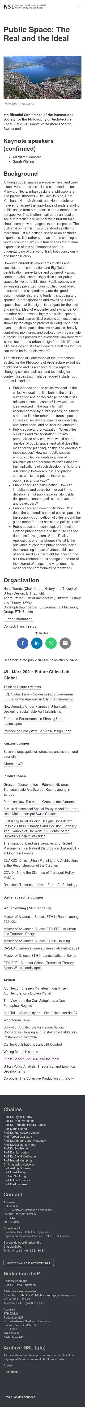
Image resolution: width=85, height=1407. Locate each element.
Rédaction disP (13, 1337)
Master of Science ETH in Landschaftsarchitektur (40, 955)
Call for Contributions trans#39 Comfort (33, 1044)
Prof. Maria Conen (15, 1129)
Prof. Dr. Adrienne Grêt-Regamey (25, 1140)
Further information (18, 618)
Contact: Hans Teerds (20, 626)
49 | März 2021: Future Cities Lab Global (36, 675)
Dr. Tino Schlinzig (15, 1176)
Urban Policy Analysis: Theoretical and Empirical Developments (40, 1068)
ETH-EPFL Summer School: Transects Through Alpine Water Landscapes (39, 965)
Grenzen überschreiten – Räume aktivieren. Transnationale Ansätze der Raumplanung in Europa (37, 789)
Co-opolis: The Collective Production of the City (39, 1078)
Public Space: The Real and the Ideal (31, 1058)
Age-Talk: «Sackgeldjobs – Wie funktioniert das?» (40, 1012)
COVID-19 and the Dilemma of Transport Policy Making (39, 875)
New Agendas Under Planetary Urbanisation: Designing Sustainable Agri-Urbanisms (37, 709)
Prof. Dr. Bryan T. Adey (18, 1117)
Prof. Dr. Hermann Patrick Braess (25, 1125)
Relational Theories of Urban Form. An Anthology (40, 884)
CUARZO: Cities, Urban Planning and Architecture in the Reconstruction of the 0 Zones (41, 862)
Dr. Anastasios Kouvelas (19, 1164)
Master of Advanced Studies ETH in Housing (37, 940)
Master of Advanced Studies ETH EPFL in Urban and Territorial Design (40, 931)
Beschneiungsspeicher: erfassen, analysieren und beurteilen (41, 754)
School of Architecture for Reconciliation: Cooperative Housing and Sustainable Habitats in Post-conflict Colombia (40, 1032)
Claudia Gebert (13, 1246)
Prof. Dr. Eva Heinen (17, 1148)
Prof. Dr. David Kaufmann (20, 1156)
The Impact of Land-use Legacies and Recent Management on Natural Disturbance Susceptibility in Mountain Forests (41, 848)
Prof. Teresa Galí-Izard (18, 1136)
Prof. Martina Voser (16, 1184)
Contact (8, 1365)
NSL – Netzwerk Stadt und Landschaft (26, 6)
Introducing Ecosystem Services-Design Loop (37, 730)
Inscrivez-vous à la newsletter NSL (29, 1263)
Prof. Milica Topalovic (17, 1180)
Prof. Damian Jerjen (16, 1152)
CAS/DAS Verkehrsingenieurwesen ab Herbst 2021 (41, 948)
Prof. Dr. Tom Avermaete (19, 1121)
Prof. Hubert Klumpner (18, 1160)
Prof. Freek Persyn (15, 1172)
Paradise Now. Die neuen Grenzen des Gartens (39, 801)
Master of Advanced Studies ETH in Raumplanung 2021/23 (41, 919)
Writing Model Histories (21, 1051)
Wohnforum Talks (17, 1019)
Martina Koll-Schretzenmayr (38, 1295)
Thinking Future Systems (22, 686)
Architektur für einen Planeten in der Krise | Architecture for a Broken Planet (36, 990)
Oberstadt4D (13, 763)
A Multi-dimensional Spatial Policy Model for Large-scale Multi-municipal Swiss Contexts (42, 811)
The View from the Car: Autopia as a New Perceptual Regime (34, 1003)
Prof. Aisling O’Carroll (17, 1168)
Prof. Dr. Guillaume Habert (20, 1144)
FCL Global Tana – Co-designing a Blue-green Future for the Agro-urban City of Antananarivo (38, 696)
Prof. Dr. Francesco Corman (21, 1132)
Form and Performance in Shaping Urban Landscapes (34, 721)
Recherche (11, 1372)
